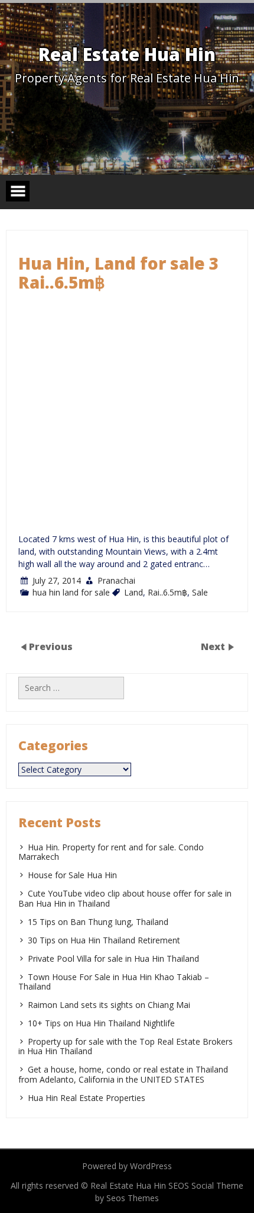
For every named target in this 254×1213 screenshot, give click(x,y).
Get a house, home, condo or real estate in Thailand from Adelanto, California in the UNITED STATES (123, 1074)
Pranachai (116, 580)
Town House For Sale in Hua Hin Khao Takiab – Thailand (113, 981)
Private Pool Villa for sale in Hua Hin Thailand (113, 958)
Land (133, 592)
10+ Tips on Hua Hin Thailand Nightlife (101, 1023)
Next (214, 646)
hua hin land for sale (71, 592)
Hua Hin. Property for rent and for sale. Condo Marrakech (111, 851)
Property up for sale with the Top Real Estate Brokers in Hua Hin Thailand (125, 1046)
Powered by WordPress (127, 1166)
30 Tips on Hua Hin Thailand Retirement (104, 940)
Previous (51, 646)
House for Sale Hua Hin (72, 875)
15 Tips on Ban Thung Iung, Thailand (98, 921)
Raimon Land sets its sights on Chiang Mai (109, 1004)
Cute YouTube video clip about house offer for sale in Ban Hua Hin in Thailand (125, 898)
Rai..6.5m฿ (167, 592)
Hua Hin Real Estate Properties (86, 1097)
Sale (200, 592)
